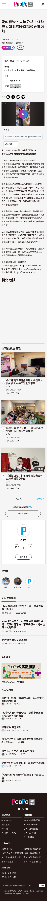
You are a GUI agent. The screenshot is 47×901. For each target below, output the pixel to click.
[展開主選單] (4, 4)
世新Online (10, 742)
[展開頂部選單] (42, 4)
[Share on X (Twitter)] (13, 97)
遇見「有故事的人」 (33, 861)
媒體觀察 (31, 70)
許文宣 (8, 766)
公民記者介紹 (30, 832)
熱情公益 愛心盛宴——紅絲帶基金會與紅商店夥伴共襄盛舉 (24, 429)
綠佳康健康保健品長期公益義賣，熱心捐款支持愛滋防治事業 (24, 382)
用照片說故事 (8, 861)
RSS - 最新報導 (9, 872)
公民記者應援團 (31, 828)
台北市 (18, 61)
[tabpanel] (23, 507)
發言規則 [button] (40, 499)
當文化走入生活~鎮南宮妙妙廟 (18, 751)
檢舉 (20, 48)
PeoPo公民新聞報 (32, 820)
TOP (42, 885)
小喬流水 (17, 587)
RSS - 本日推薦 (9, 877)
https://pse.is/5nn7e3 (30, 265)
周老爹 (8, 780)
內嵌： (7, 130)
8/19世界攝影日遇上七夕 (15, 639)
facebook (19, 809)
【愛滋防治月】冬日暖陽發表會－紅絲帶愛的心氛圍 (24, 477)
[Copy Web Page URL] (23, 97)
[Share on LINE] (18, 97)
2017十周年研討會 (32, 853)
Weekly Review (9, 832)
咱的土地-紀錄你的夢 (11, 857)
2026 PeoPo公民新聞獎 (12, 853)
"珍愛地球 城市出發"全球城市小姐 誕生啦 (23, 776)
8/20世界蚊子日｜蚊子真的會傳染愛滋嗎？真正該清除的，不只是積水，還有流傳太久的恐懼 (23, 624)
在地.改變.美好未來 (32, 857)
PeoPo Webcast (12, 730)
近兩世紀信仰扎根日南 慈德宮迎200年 (23, 762)
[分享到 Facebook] (8, 97)
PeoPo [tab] (19, 499)
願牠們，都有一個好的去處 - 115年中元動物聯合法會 (23, 699)
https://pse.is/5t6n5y (24, 272)
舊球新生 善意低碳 (11, 727)
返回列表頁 (23, 513)
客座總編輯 (29, 836)
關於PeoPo (7, 820)
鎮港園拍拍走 (11, 754)
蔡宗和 (8, 718)
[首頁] (23, 4)
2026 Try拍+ (7, 849)
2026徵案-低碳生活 (32, 849)
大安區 (26, 61)
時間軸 (5, 828)
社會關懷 (9, 70)
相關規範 (6, 824)
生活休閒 (20, 70)
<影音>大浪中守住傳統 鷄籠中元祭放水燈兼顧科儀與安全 (22, 714)
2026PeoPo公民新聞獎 (13, 682)
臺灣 (12, 61)
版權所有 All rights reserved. (16, 86)
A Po (8, 387)
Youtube (27, 809)
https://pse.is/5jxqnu (30, 268)
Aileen (8, 704)
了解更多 (23, 557)
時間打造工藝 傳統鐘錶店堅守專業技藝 (22, 739)
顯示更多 (14, 81)
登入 (31, 506)
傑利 (6, 587)
